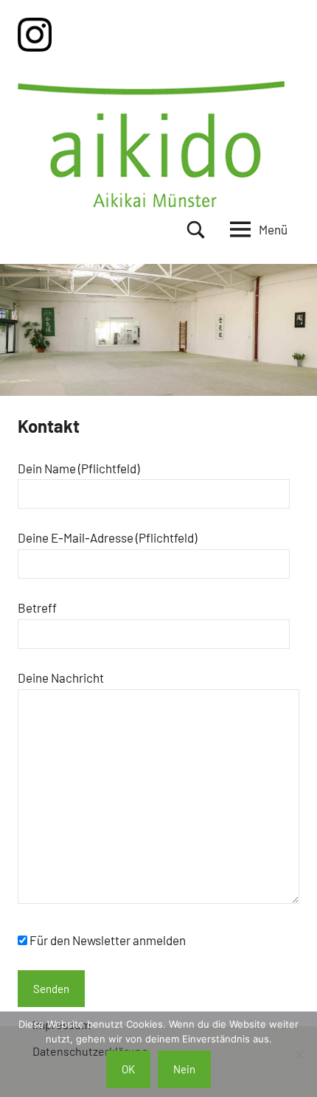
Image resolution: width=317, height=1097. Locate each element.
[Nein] (298, 1054)
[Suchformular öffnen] (196, 229)
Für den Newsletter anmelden (107, 940)
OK (128, 1069)
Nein (184, 1069)
